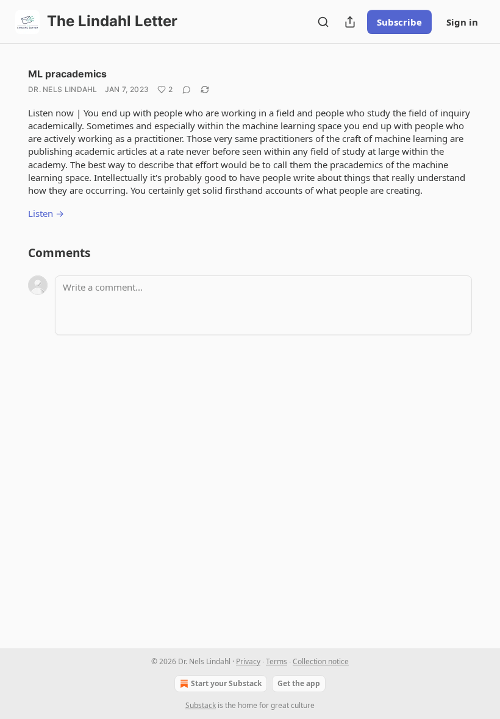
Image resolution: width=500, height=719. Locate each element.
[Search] (323, 22)
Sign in (462, 22)
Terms (276, 661)
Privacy (248, 661)
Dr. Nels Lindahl (63, 89)
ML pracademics (67, 74)
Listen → (46, 213)
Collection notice (321, 661)
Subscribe (399, 22)
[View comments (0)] (187, 89)
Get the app (298, 683)
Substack (200, 705)
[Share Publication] (350, 22)
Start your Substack (226, 683)
